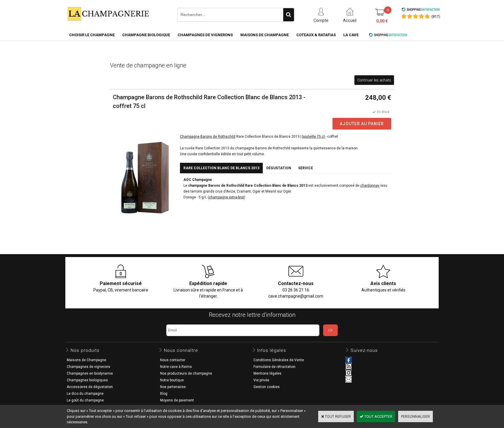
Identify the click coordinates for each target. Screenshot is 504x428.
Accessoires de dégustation (90, 387)
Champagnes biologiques (87, 380)
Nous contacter (172, 360)
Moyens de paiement (177, 400)
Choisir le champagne (92, 35)
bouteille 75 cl (314, 136)
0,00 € (382, 21)
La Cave (350, 35)
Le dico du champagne (85, 394)
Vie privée (261, 380)
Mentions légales (267, 373)
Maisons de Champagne (264, 35)
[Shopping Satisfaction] (421, 10)
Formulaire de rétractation (274, 367)
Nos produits (85, 350)
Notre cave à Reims (176, 367)
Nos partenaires (173, 387)
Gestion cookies (266, 387)
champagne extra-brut (226, 197)
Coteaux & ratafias (316, 35)
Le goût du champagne (85, 400)
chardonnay (369, 186)
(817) (435, 16)
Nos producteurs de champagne (186, 373)
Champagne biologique (146, 35)
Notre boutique (172, 380)
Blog (163, 394)
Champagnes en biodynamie (90, 373)
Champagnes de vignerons (205, 35)
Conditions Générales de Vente (278, 360)
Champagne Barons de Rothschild (207, 136)
